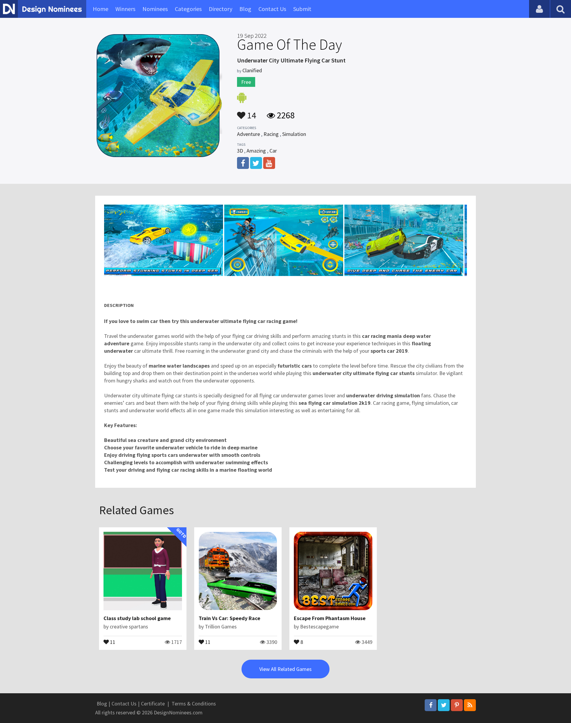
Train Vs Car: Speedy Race (229, 618)
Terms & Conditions (194, 703)
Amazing (256, 150)
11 (112, 641)
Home (100, 8)
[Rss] (470, 705)
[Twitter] (444, 705)
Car (273, 150)
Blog (245, 8)
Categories (188, 8)
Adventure (248, 134)
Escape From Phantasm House (329, 618)
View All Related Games (285, 669)
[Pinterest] (457, 705)
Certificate (153, 703)
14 (250, 112)
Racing (271, 134)
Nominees (155, 8)
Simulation (294, 134)
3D (240, 150)
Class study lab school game (137, 618)
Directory (220, 8)
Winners (125, 8)
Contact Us (272, 8)
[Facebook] (431, 705)
